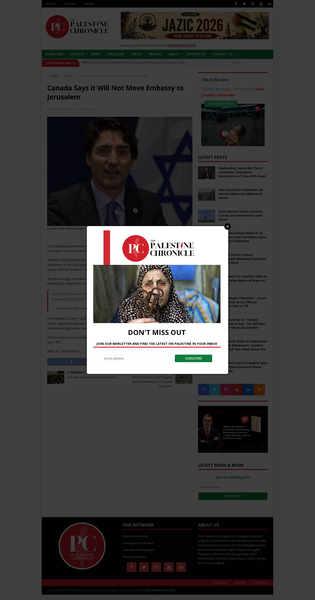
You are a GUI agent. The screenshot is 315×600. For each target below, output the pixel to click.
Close (227, 226)
